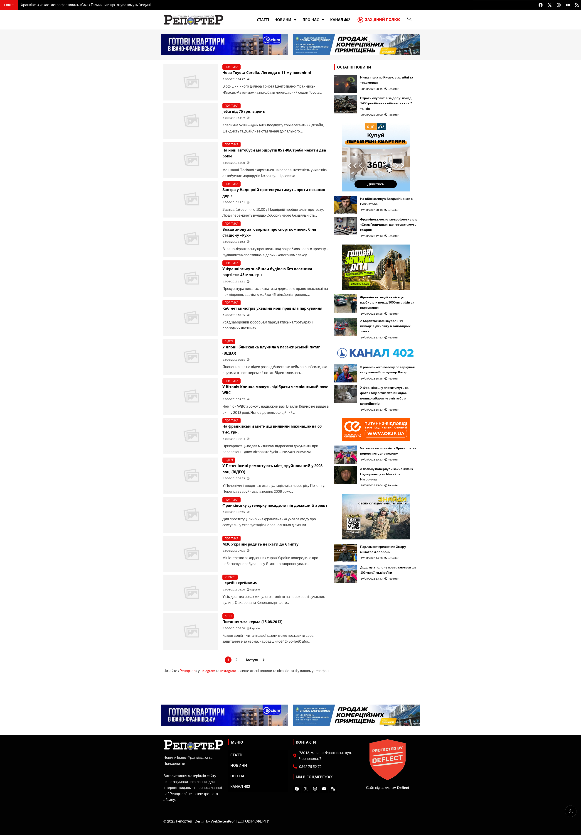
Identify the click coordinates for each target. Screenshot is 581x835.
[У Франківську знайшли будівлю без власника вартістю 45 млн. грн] (190, 278)
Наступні (252, 659)
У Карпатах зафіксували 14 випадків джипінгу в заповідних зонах (385, 326)
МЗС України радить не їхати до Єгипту (260, 544)
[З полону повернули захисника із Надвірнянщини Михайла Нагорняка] (345, 475)
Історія (230, 577)
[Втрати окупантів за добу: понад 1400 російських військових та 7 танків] (345, 104)
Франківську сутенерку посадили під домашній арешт (274, 505)
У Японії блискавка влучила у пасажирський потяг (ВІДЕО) (271, 350)
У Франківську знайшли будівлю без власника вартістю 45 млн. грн (267, 271)
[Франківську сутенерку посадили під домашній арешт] (190, 515)
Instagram (228, 670)
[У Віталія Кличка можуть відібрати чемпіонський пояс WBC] (190, 396)
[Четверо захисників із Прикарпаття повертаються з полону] (345, 455)
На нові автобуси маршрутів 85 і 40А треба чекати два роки (274, 153)
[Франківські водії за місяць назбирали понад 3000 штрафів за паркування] (345, 303)
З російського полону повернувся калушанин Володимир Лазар (387, 369)
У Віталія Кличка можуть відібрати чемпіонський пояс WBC (275, 389)
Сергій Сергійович (240, 582)
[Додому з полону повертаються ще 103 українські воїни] (345, 574)
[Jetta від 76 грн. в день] (190, 121)
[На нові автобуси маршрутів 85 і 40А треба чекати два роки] (190, 160)
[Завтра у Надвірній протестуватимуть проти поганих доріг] (190, 199)
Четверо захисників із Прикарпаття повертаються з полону (388, 450)
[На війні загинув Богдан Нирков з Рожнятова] (345, 205)
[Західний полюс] (360, 20)
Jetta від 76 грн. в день (243, 111)
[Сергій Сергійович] (190, 593)
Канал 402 (340, 19)
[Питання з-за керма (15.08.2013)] (190, 631)
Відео (229, 341)
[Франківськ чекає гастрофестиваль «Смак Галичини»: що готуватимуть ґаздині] (345, 226)
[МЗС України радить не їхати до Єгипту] (190, 554)
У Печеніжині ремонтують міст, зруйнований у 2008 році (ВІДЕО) (272, 468)
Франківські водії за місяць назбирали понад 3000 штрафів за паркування (387, 302)
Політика (231, 67)
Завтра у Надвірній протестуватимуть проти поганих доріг (273, 192)
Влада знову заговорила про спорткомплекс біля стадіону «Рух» (269, 232)
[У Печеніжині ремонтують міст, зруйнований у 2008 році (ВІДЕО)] (190, 476)
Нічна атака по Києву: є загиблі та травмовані (386, 79)
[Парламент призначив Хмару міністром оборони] (345, 553)
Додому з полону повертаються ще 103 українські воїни (388, 569)
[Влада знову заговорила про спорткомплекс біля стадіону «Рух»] (190, 239)
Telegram (208, 670)
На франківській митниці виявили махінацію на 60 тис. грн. (272, 429)
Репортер (188, 670)
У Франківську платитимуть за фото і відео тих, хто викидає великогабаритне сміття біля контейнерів (384, 395)
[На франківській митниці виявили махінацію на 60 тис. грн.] (190, 436)
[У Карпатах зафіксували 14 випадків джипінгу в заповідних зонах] (345, 327)
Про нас (311, 19)
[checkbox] (570, 811)
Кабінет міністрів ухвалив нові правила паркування (272, 308)
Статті (263, 19)
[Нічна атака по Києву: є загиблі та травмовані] (345, 84)
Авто (228, 616)
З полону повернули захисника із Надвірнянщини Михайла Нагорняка (386, 474)
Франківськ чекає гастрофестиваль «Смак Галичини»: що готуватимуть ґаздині (388, 224)
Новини (282, 19)
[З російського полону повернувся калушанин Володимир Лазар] (345, 373)
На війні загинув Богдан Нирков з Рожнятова (386, 201)
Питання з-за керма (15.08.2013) (252, 621)
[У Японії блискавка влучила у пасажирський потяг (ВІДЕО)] (190, 357)
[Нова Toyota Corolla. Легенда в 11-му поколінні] (190, 82)
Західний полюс (382, 19)
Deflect (403, 787)
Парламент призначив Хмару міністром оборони (383, 549)
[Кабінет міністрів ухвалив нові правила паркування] (190, 318)
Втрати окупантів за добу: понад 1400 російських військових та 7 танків (386, 103)
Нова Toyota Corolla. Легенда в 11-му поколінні (266, 72)
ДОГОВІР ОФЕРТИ (254, 821)
